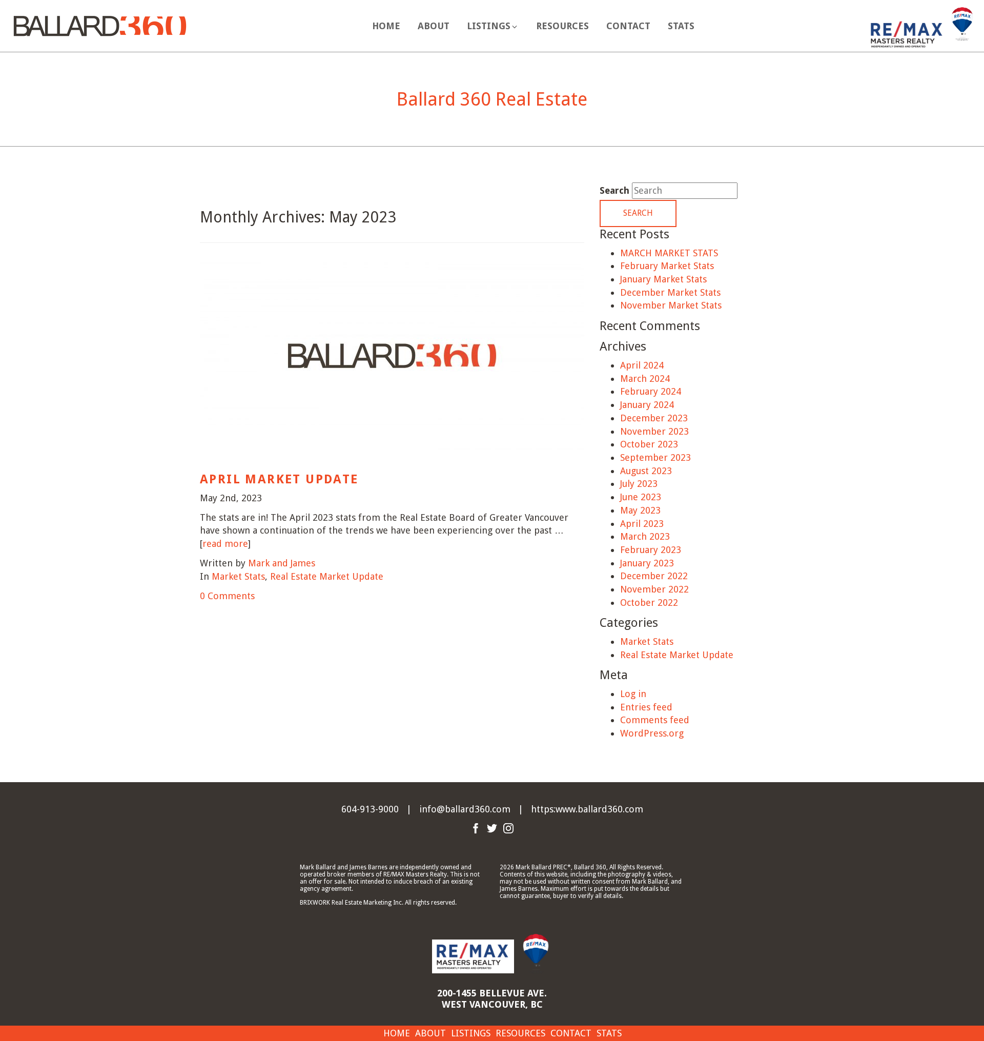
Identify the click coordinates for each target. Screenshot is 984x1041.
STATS (681, 26)
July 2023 (639, 483)
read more (225, 543)
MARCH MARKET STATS (669, 253)
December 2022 (654, 575)
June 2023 (640, 497)
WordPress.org (652, 733)
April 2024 (642, 365)
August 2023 (646, 470)
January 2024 (647, 404)
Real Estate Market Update (326, 576)
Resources (562, 26)
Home (386, 26)
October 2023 (649, 444)
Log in (633, 693)
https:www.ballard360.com (587, 809)
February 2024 (650, 391)
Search (614, 190)
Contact (628, 26)
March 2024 (645, 378)
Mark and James (281, 563)
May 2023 (640, 510)
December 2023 (654, 418)
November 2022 (654, 589)
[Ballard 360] (100, 24)
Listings (470, 1033)
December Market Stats (670, 292)
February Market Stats (667, 265)
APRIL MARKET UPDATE (279, 479)
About (433, 26)
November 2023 (654, 431)
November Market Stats (671, 305)
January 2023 (647, 563)
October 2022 (649, 602)
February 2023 (650, 549)
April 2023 (642, 523)
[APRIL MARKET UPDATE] (392, 362)
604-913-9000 (370, 809)
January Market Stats (663, 279)
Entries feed (646, 707)
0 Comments (227, 595)
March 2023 (645, 536)
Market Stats (238, 576)
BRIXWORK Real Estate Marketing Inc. (351, 902)
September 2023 (655, 457)
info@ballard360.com (464, 809)
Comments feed (654, 720)
